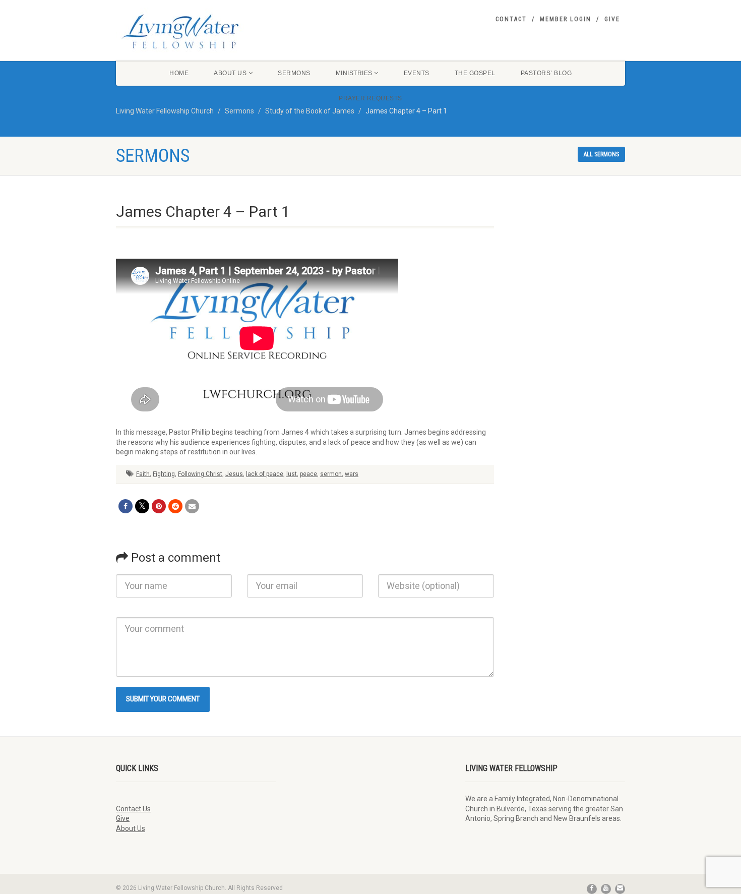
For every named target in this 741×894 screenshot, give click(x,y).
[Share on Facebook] (125, 506)
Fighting (164, 474)
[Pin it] (159, 506)
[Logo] (196, 31)
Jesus (234, 474)
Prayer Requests (370, 98)
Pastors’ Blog (546, 73)
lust (291, 474)
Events (416, 73)
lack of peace (264, 474)
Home (179, 73)
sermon (331, 474)
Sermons (294, 73)
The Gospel (475, 73)
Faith (143, 474)
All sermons (601, 154)
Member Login (565, 19)
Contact (511, 19)
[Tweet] (142, 506)
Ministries (354, 73)
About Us (230, 73)
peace (308, 474)
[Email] (192, 506)
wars (351, 474)
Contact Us (133, 809)
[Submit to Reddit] (175, 506)
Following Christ (200, 474)
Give (612, 19)
